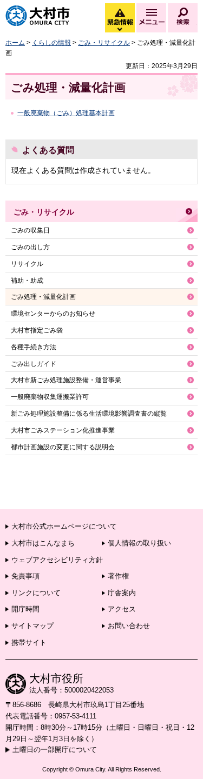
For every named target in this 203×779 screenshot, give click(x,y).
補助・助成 (27, 280)
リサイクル (27, 264)
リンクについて (36, 593)
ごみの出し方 (30, 247)
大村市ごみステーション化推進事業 (63, 430)
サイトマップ (32, 626)
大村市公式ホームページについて (64, 526)
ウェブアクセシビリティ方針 (57, 560)
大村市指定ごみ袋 (37, 330)
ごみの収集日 (30, 230)
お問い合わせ (129, 626)
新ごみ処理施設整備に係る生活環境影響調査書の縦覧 (89, 413)
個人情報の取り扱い (139, 543)
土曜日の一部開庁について (54, 749)
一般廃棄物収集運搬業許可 (50, 397)
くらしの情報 (51, 42)
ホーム (15, 42)
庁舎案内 (122, 593)
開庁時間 (25, 609)
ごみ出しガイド (33, 364)
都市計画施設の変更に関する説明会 (63, 447)
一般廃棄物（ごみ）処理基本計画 (66, 113)
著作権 (118, 576)
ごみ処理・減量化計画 (43, 297)
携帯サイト (29, 642)
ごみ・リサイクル (104, 42)
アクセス (122, 609)
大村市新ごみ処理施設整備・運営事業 (66, 380)
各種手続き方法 (33, 347)
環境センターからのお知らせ (53, 313)
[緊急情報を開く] (119, 29)
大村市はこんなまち (43, 543)
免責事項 (25, 576)
